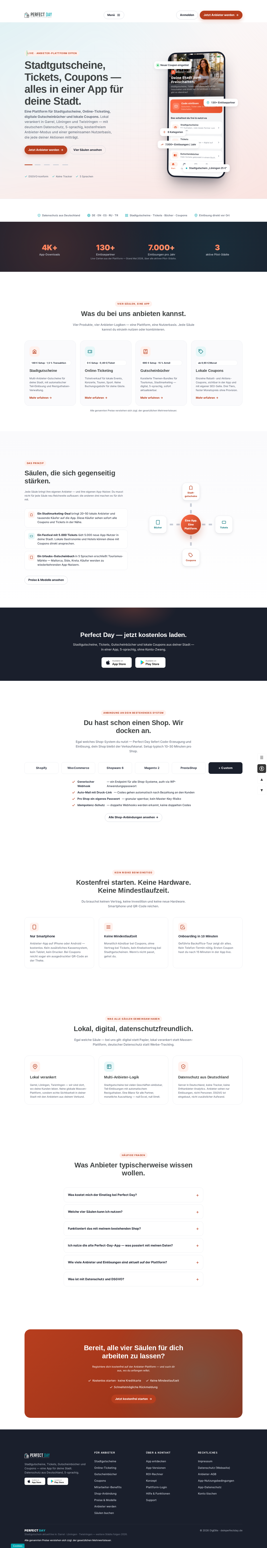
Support (151, 1500)
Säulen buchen (104, 1513)
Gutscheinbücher (105, 1474)
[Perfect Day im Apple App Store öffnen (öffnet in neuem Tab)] (117, 662)
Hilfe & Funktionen (158, 1493)
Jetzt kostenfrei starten (133, 1399)
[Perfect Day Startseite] (38, 15)
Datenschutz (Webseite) (214, 1467)
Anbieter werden (105, 1506)
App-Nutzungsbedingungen (216, 1480)
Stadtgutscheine (105, 1461)
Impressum (205, 1461)
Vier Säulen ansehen (87, 150)
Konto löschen (207, 1493)
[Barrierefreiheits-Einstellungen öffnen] (261, 768)
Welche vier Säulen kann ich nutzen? (95, 1211)
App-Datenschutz (209, 1487)
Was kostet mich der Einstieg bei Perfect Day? (102, 1195)
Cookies (17, 1545)
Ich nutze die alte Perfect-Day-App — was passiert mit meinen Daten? (120, 1245)
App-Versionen (156, 1467)
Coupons (100, 1480)
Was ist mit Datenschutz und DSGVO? (96, 1279)
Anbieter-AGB (207, 1474)
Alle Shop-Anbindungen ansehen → (133, 817)
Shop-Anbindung (105, 1493)
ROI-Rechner (154, 1474)
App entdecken (156, 1461)
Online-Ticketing (105, 1467)
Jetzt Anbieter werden (221, 15)
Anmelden (187, 15)
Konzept (151, 1480)
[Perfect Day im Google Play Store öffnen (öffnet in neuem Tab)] (150, 662)
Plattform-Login (156, 1487)
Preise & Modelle (105, 1500)
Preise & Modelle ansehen (46, 580)
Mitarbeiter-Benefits (108, 1487)
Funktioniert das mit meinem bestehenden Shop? (104, 1228)
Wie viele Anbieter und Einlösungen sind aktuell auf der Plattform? (117, 1262)
